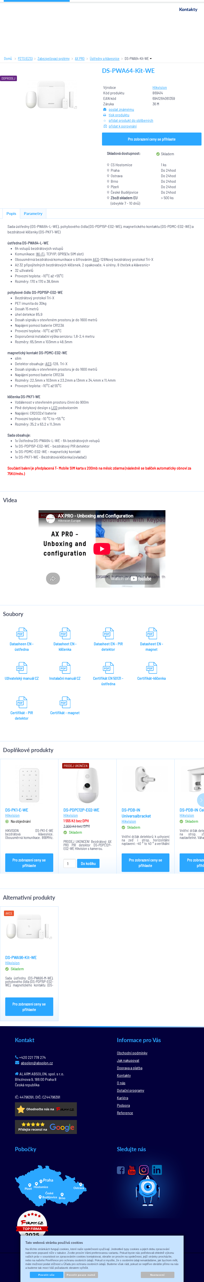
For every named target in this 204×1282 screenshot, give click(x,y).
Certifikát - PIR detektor (21, 715)
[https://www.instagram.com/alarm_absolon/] (144, 1170)
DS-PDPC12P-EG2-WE (81, 809)
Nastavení (157, 1275)
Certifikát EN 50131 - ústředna (108, 681)
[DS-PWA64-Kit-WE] (51, 94)
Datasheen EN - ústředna (22, 646)
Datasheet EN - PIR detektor (108, 646)
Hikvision (160, 87)
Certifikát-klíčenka (151, 678)
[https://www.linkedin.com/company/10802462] (157, 1170)
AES (96, 259)
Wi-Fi (40, 253)
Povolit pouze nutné (81, 1275)
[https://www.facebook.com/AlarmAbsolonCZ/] (121, 1170)
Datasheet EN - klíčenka (65, 646)
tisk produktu (119, 114)
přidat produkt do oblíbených (131, 120)
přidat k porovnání (123, 126)
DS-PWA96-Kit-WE (21, 957)
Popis (11, 213)
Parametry (33, 213)
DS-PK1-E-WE (16, 809)
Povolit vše (46, 1275)
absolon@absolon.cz (37, 1062)
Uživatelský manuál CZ (22, 678)
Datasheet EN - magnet (151, 646)
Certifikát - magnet (65, 712)
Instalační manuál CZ (65, 678)
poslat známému (121, 109)
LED (54, 407)
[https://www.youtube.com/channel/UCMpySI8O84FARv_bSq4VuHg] (132, 1170)
